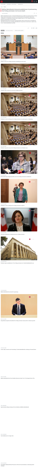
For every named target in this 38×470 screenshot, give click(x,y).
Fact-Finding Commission (9, 30)
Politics (3, 30)
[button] (3, 4)
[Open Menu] (36, 1)
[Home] (2, 1)
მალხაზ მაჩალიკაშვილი (19, 30)
